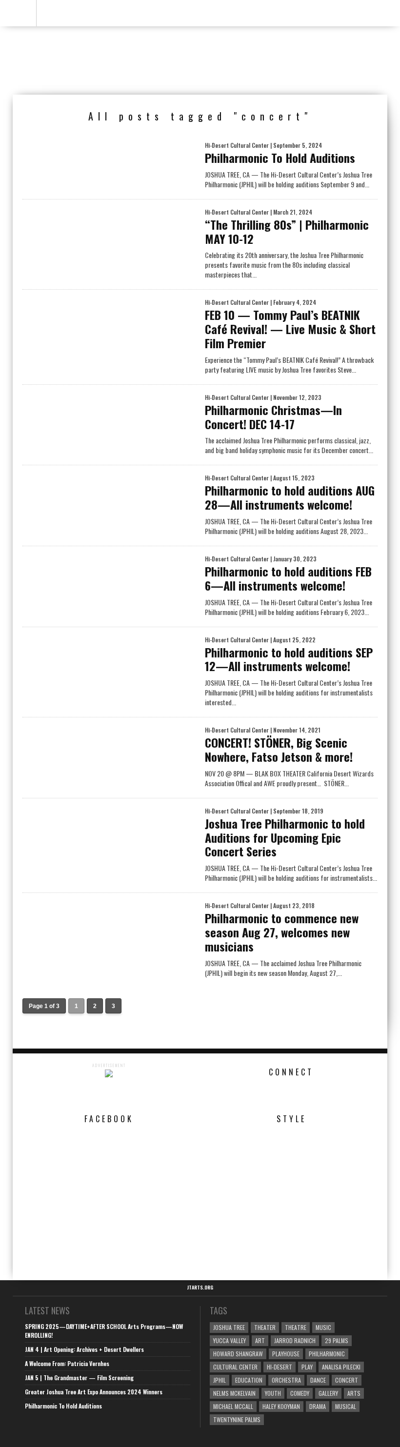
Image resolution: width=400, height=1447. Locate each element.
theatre (295, 1327)
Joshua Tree (229, 1327)
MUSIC (323, 1327)
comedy (299, 1393)
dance (318, 1380)
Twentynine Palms (236, 1419)
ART (260, 1340)
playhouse (286, 1353)
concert (346, 1380)
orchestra (286, 1380)
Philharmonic (327, 1353)
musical (345, 1406)
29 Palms (336, 1340)
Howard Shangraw (238, 1353)
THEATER (265, 1327)
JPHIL (219, 1380)
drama (317, 1406)
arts (353, 1393)
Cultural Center (235, 1367)
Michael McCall (233, 1406)
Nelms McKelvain (234, 1393)
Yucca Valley (229, 1340)
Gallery (328, 1393)
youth (273, 1393)
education (248, 1380)
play (307, 1367)
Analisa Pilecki (341, 1367)
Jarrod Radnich (295, 1340)
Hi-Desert (279, 1367)
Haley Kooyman (281, 1406)
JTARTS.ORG (200, 1287)
